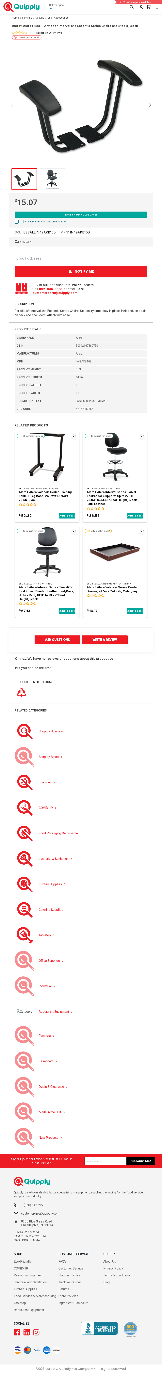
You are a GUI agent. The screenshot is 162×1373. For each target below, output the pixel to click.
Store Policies (68, 1296)
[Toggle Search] (131, 7)
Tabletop (20, 1303)
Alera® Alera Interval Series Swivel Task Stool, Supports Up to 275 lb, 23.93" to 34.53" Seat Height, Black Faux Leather (112, 497)
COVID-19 (21, 1268)
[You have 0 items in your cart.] (148, 7)
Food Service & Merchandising (35, 1296)
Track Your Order (69, 1282)
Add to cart (67, 515)
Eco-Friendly (22, 1261)
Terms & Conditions (116, 1275)
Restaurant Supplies (28, 1275)
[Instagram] (36, 1332)
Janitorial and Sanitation (30, 1282)
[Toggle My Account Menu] (141, 7)
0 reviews (55, 33)
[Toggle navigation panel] (156, 7)
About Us (109, 1261)
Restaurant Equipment (29, 1310)
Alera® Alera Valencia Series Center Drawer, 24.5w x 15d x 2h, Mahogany (112, 589)
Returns (63, 1289)
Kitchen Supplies (25, 1289)
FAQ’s (62, 1261)
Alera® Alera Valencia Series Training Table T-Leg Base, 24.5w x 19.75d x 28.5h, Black (45, 496)
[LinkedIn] (27, 1332)
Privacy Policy (113, 1268)
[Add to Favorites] (74, 436)
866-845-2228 (50, 289)
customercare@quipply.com (54, 293)
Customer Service (70, 1268)
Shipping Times (69, 1275)
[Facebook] (17, 1332)
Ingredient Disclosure (73, 1303)
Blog (106, 1282)
